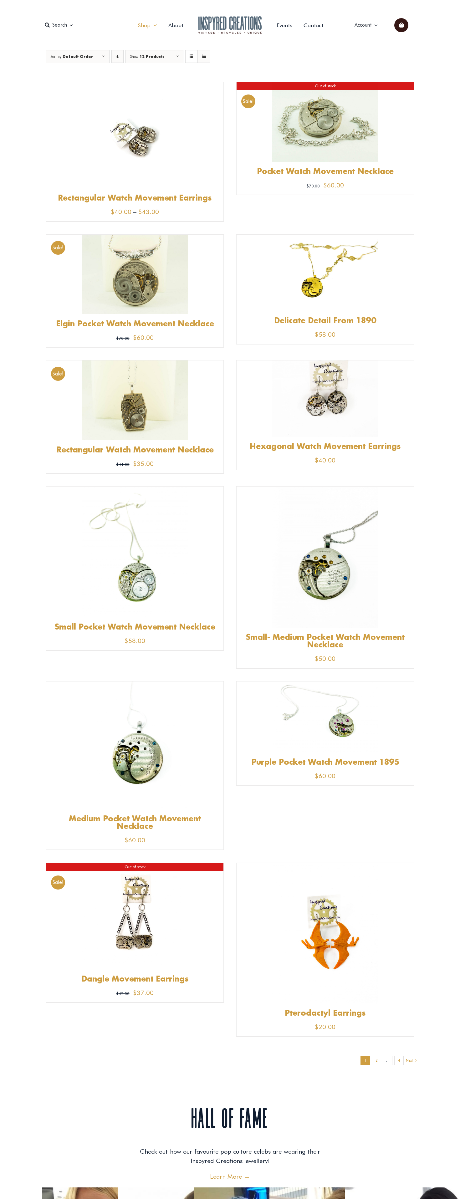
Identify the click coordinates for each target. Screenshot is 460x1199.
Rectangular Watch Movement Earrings (135, 198)
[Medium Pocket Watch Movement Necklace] (135, 686)
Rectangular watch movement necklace (135, 450)
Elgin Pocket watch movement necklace (135, 324)
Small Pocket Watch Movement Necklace (135, 627)
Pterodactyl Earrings (325, 1013)
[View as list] (204, 56)
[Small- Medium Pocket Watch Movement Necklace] (325, 491)
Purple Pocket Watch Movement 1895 (325, 762)
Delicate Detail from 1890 (325, 321)
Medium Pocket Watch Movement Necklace (135, 823)
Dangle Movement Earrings (135, 979)
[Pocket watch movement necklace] (325, 86)
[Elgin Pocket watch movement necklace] (135, 239)
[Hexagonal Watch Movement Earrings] (325, 365)
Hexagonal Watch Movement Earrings (325, 447)
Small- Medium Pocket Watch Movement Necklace (325, 641)
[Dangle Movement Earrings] (135, 867)
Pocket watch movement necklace (325, 172)
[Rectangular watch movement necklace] (135, 365)
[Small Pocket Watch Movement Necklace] (135, 491)
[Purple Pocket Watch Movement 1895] (325, 686)
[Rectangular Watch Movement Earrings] (135, 86)
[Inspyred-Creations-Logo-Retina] (230, 19)
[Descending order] (117, 56)
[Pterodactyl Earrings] (325, 867)
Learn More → (230, 1176)
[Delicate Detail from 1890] (325, 239)
